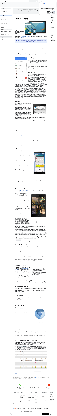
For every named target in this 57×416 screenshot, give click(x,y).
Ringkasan (2, 5)
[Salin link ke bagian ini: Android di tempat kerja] (28, 265)
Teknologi (12, 5)
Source (14, 400)
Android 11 (36, 402)
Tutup (48, 12)
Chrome (28, 408)
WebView (21, 308)
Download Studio (44, 400)
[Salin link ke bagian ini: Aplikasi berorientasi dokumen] (31, 149)
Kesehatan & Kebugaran (22, 397)
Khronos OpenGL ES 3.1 (24, 190)
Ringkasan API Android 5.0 (26, 36)
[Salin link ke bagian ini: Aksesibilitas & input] (26, 329)
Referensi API (44, 399)
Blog (13, 403)
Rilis (7, 5)
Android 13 (36, 399)
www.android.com (22, 37)
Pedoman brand (21, 411)
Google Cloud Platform (38, 408)
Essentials (22, 15)
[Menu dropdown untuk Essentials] (14, 1)
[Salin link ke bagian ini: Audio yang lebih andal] (27, 213)
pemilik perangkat (26, 281)
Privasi (21, 400)
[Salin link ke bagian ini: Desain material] (23, 46)
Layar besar (29, 394)
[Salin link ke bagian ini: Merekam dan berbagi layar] (30, 286)
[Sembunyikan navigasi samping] (11, 414)
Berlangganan (45, 413)
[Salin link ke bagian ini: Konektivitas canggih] (26, 170)
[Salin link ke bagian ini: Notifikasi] (21, 101)
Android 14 (36, 398)
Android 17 (36, 393)
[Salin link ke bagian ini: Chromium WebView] (26, 306)
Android (14, 395)
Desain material (25, 48)
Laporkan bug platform (52, 394)
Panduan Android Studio (44, 396)
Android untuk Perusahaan (15, 397)
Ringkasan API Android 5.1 (30, 41)
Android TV (16, 126)
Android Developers (17, 15)
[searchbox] (6, 8)
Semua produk (46, 408)
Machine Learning (22, 395)
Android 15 (36, 396)
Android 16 (36, 395)
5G (20, 401)
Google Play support (52, 398)
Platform (3, 3)
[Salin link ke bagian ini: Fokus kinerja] (36, 72)
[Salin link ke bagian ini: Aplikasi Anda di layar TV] (28, 125)
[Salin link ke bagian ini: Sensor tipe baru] (24, 295)
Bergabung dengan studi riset (52, 400)
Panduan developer (45, 397)
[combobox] (33, 1)
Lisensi (17, 411)
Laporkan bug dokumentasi (52, 396)
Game (21, 393)
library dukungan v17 (23, 135)
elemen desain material (20, 317)
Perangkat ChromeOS (31, 397)
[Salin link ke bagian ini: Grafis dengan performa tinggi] (31, 188)
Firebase (32, 408)
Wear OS (29, 396)
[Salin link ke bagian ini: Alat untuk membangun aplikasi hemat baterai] (39, 340)
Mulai (53, 12)
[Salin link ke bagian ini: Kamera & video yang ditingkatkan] (33, 244)
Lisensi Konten (37, 377)
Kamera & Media (22, 398)
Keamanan (14, 399)
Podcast (14, 404)
